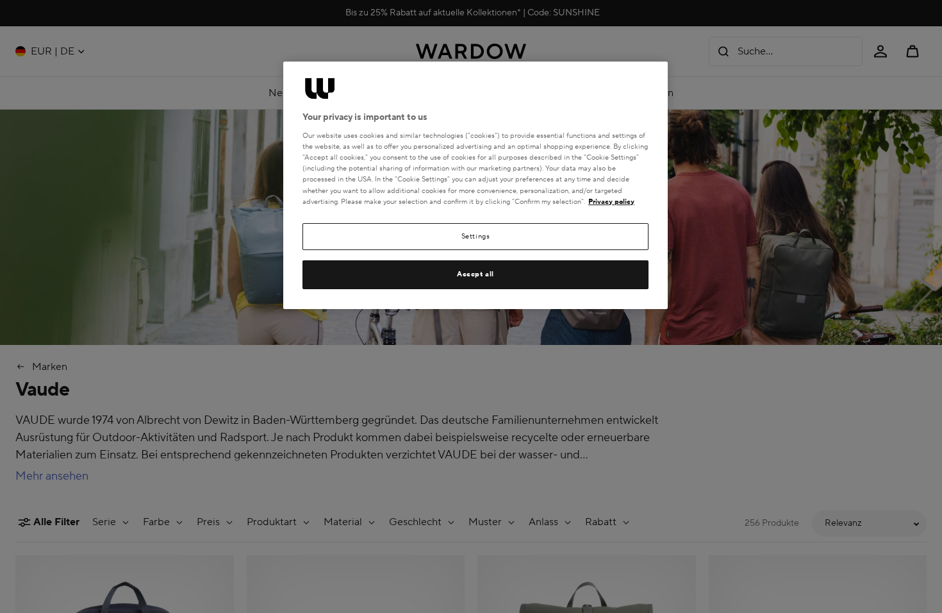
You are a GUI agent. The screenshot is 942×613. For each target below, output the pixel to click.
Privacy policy (611, 201)
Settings (475, 236)
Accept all (475, 274)
